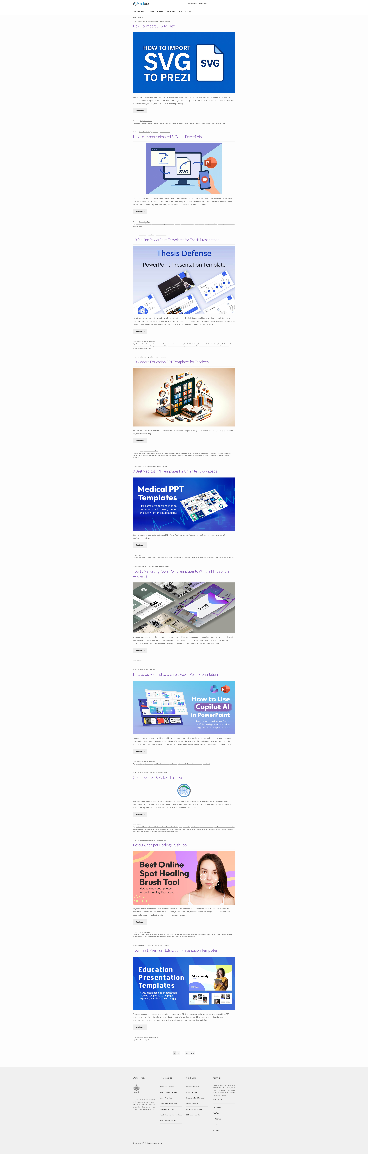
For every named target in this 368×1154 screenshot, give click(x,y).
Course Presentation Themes (159, 453)
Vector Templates (192, 1104)
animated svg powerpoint (160, 224)
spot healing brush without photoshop (183, 936)
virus (233, 557)
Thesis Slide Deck (145, 348)
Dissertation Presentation (175, 344)
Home (137, 17)
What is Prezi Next (166, 1098)
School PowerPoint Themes (157, 455)
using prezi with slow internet (169, 831)
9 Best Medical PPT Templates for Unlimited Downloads (175, 471)
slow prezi (224, 829)
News (150, 121)
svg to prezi (205, 123)
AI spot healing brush (142, 934)
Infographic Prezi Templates (195, 1098)
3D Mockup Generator (193, 1115)
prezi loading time (150, 829)
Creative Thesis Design (160, 344)
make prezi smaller (184, 827)
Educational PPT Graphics (208, 453)
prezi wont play (200, 829)
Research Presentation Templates (143, 346)
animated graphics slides (144, 224)
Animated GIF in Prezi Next (168, 1104)
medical (154, 557)
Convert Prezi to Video (167, 1109)
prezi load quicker (219, 827)
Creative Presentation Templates (171, 1115)
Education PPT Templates (177, 453)
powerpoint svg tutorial (216, 224)
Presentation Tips (144, 222)
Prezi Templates (138, 11)
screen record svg (229, 224)
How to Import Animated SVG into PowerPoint (168, 136)
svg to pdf (198, 123)
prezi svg (178, 123)
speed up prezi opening (153, 831)
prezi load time (229, 827)
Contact (188, 11)
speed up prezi (141, 831)
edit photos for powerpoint (158, 934)
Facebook (217, 1107)
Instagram (217, 1119)
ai (136, 764)
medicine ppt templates (176, 557)
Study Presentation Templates (192, 455)
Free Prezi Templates (193, 1087)
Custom (160, 11)
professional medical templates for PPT (219, 557)
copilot (140, 764)
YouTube (216, 1113)
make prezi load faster (171, 827)
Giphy (215, 1124)
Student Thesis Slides (160, 346)
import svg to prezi (158, 123)
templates (147, 1040)
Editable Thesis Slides (190, 344)
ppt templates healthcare (198, 557)
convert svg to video (174, 224)
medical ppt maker (162, 557)
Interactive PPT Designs (224, 453)
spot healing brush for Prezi (162, 936)
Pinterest (216, 1130)
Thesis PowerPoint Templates (208, 346)
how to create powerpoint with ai (167, 764)
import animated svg (187, 224)
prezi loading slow (138, 829)
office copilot (182, 764)
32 (187, 1053)
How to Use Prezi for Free (168, 1121)
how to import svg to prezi (144, 123)
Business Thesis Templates (144, 344)
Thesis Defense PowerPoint (176, 346)
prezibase (155, 21)
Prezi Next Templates (167, 1087)
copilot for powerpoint (150, 764)
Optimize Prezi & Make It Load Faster (160, 777)
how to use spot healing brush (176, 934)
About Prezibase (191, 1092)
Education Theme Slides (192, 453)
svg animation (137, 226)
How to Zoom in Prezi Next (168, 1092)
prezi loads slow (161, 829)
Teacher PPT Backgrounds (210, 455)
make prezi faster (141, 827)
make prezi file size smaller (155, 827)
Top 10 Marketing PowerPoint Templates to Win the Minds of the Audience (181, 574)
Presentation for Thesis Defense (207, 344)
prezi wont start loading (213, 829)
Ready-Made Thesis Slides (226, 344)
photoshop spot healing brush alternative (219, 934)
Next (192, 1053)
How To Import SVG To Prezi (154, 25)
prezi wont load (190, 829)
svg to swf (212, 123)
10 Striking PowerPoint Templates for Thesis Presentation (176, 239)
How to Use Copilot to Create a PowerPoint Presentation (175, 674)
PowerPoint (206, 764)
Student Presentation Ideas (174, 455)
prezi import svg (170, 123)
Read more (140, 110)
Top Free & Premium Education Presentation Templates (175, 950)
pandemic (187, 557)
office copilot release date (194, 764)
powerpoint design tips (201, 224)
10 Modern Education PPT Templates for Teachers (171, 361)
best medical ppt (141, 557)
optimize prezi (195, 827)
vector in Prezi (220, 123)
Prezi (152, 1109)
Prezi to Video (170, 11)
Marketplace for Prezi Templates (197, 3)
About (152, 11)
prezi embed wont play (206, 827)
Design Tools (144, 121)
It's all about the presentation (152, 1143)
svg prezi (191, 123)
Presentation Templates (151, 451)
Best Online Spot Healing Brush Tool (160, 844)
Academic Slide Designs (143, 453)
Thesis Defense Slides (191, 346)
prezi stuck (181, 829)
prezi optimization (172, 829)
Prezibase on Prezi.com (194, 1109)
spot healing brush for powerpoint (143, 936)
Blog (180, 11)
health (149, 557)
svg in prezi (184, 123)
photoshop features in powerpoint (195, 934)
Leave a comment (165, 21)
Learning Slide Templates (140, 455)
